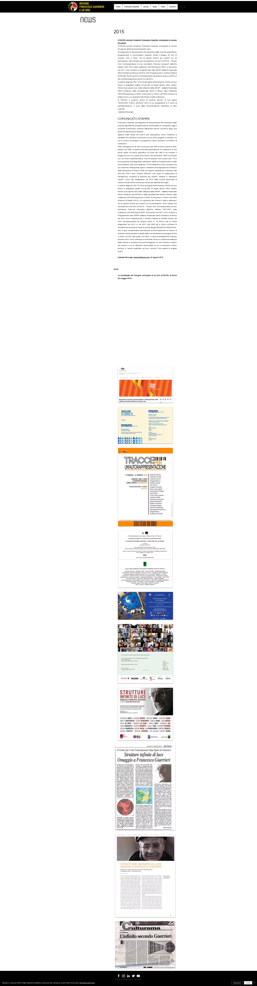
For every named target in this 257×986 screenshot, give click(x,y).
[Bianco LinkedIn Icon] (128, 976)
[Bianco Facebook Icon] (119, 976)
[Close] (254, 982)
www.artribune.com (142, 257)
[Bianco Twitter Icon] (133, 976)
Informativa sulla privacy (87, 983)
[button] (131, 7)
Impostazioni (237, 983)
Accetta (248, 983)
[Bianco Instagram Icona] (123, 976)
